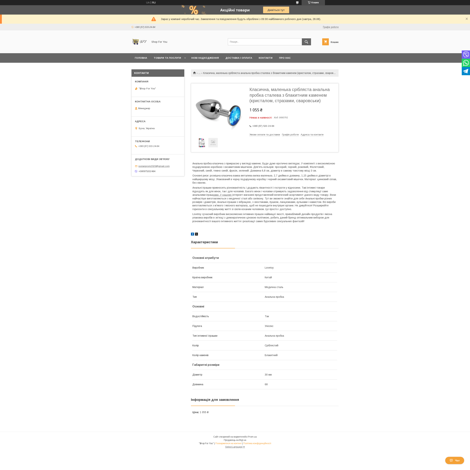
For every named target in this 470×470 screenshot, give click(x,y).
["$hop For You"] (139, 48)
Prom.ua (252, 437)
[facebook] (192, 234)
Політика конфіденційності (257, 443)
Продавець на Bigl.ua (235, 440)
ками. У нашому (222, 194)
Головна (141, 58)
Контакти (265, 58)
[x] (196, 234)
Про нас (285, 58)
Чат (457, 460)
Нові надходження (205, 58)
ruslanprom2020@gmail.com (154, 166)
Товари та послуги (167, 58)
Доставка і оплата (238, 58)
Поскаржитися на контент (228, 443)
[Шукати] (306, 41)
